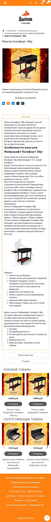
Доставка (11, 496)
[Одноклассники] (8, 103)
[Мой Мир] (13, 103)
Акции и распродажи (17, 505)
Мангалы (11, 31)
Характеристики (25, 355)
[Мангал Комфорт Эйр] (25, 65)
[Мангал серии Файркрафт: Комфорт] (37, 384)
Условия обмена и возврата (25, 487)
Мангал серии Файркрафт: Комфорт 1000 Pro (13, 412)
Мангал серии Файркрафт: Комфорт (37, 411)
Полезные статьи (17, 491)
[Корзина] (48, 3)
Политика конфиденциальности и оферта (25, 478)
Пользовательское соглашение (25, 482)
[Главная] (3, 31)
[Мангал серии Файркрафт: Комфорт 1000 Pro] (13, 384)
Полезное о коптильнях (25, 500)
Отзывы (25, 361)
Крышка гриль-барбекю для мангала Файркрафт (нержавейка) (13, 463)
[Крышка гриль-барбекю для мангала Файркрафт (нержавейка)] (13, 434)
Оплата (20, 496)
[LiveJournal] (22, 103)
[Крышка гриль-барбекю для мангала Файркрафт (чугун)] (37, 434)
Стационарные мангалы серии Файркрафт (24, 33)
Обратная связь (34, 491)
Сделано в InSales (25, 518)
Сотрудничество (36, 505)
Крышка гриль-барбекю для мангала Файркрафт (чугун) (38, 462)
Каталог (41, 496)
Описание (25, 117)
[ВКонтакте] (3, 103)
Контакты (30, 496)
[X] (17, 103)
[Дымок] (25, 16)
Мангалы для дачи (28, 31)
